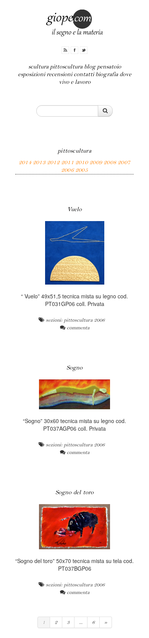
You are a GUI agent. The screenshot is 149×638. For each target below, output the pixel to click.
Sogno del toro (74, 492)
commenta (78, 328)
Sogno (74, 368)
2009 (95, 162)
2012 (53, 162)
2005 (81, 170)
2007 (124, 162)
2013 (39, 162)
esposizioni (31, 74)
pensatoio (109, 66)
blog (90, 66)
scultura (38, 66)
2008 (110, 162)
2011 (67, 162)
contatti (84, 74)
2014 (25, 162)
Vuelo (74, 209)
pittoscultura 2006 (84, 320)
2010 (81, 162)
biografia (107, 74)
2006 (67, 170)
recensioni (59, 74)
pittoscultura (66, 66)
